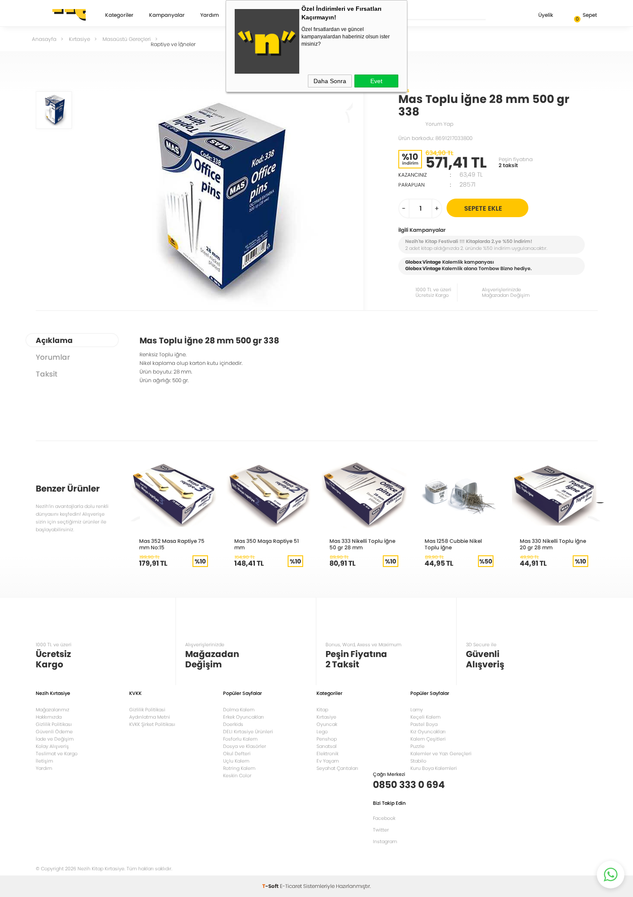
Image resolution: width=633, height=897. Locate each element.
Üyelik (545, 15)
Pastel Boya (424, 724)
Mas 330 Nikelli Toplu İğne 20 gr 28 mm (553, 544)
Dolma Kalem (238, 709)
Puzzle (417, 746)
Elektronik (327, 753)
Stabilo (418, 760)
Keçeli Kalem (425, 716)
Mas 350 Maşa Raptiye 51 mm (266, 544)
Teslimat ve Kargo (57, 753)
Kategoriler (119, 15)
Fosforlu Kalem (240, 738)
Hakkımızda (49, 716)
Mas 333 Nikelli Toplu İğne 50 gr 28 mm (362, 544)
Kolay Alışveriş (52, 746)
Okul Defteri (237, 753)
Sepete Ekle (483, 208)
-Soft (271, 886)
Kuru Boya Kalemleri (433, 768)
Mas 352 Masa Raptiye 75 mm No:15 (172, 544)
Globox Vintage (423, 268)
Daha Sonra (329, 81)
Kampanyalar (167, 15)
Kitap (322, 709)
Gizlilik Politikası (54, 724)
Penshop (326, 738)
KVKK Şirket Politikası (152, 724)
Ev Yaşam (327, 760)
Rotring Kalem (239, 768)
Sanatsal (326, 746)
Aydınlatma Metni (149, 716)
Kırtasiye (326, 716)
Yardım (209, 15)
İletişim (44, 760)
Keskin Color (237, 775)
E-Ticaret (291, 886)
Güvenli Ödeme (54, 731)
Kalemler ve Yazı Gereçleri (441, 753)
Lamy (416, 709)
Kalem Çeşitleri (428, 738)
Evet (376, 81)
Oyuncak (326, 724)
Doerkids (233, 724)
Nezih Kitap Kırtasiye (61, 15)
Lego (322, 731)
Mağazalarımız (52, 709)
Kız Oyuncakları (428, 731)
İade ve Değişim (55, 738)
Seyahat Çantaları (337, 768)
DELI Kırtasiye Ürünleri (248, 731)
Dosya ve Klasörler (244, 746)
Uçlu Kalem (236, 760)
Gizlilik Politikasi (147, 709)
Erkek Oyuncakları (243, 716)
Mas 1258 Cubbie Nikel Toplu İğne (453, 544)
